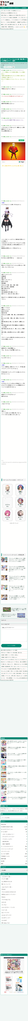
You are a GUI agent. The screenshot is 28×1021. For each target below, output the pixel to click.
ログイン (17, 7)
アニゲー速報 (5, 878)
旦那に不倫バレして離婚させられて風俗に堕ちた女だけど (13, 15)
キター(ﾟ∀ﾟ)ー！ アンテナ (8, 907)
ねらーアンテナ (5, 912)
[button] (25, 817)
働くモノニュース (6, 884)
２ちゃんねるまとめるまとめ (9, 891)
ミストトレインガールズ (19, 63)
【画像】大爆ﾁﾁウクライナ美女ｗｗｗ (9, 657)
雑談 (13, 67)
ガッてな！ (4, 904)
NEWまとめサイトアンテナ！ (9, 894)
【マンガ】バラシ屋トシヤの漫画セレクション (11, 10)
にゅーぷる (4, 910)
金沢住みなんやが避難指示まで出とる (9, 13)
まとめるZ (4, 920)
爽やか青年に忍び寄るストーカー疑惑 (9, 650)
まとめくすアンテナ (6, 915)
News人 (4, 897)
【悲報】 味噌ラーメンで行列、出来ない (9, 655)
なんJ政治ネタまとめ (7, 881)
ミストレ (9, 67)
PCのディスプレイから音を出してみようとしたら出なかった (14, 659)
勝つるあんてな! (6, 923)
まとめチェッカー (6, 917)
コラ (5, 67)
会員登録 (24, 7)
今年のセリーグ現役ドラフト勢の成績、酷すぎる (11, 652)
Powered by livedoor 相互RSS (6, 28)
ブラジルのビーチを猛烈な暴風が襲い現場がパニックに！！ (14, 668)
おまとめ (4, 902)
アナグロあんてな (6, 899)
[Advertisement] (14, 184)
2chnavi (3, 889)
